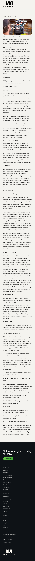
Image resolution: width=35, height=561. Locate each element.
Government (6, 508)
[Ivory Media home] (9, 4)
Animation (5, 485)
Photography (6, 487)
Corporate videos (7, 482)
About (4, 518)
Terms (9, 542)
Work (4, 520)
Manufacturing (7, 499)
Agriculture (6, 496)
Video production (7, 477)
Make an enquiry (7, 537)
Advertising (6, 472)
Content (5, 470)
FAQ (4, 525)
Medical (5, 511)
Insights (5, 523)
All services (6, 489)
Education (5, 504)
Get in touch (8, 458)
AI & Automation (7, 475)
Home (4, 16)
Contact (5, 527)
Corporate (6, 506)
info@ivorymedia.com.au (9, 534)
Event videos (6, 480)
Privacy (5, 542)
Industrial (5, 501)
